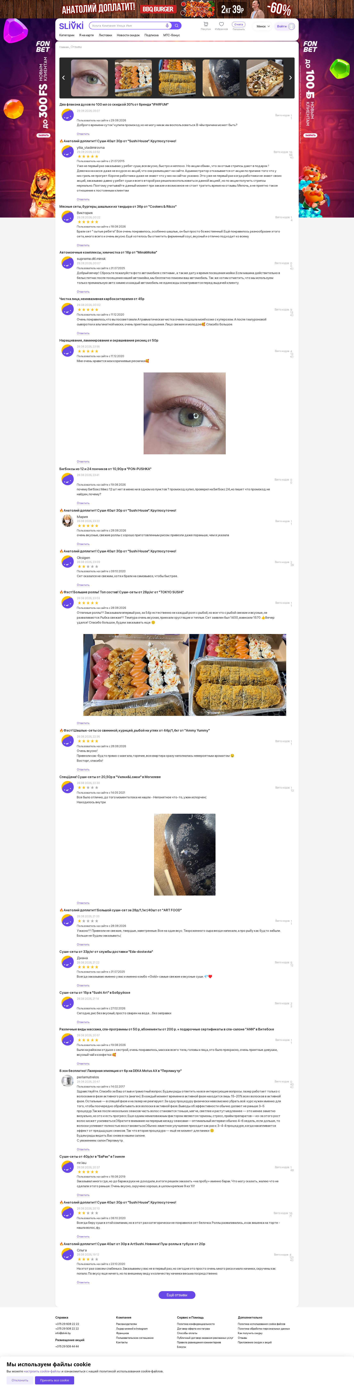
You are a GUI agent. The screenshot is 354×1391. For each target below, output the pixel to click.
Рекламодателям (126, 1324)
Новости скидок (128, 35)
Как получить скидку (250, 1333)
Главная (64, 47)
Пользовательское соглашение (134, 1337)
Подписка (152, 35)
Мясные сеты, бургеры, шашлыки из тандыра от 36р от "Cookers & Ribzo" (118, 207)
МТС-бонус (171, 35)
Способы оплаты (187, 1333)
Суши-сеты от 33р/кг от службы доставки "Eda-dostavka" (106, 952)
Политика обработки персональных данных (264, 1328)
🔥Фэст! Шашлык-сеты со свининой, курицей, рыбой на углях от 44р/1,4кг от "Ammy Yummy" (134, 730)
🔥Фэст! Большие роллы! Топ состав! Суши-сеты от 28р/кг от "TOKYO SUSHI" (121, 592)
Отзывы (242, 1337)
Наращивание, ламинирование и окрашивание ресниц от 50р (108, 340)
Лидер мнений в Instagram (132, 1328)
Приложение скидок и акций (255, 1342)
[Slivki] (71, 25)
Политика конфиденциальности (196, 1324)
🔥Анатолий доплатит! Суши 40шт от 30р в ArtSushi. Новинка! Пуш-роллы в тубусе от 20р (132, 1244)
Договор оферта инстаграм (193, 1328)
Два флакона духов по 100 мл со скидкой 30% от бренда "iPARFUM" (114, 104)
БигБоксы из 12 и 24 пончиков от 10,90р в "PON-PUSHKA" (105, 469)
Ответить (83, 133)
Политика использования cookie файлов (261, 1324)
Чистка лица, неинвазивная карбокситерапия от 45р (101, 299)
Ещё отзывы (177, 1295)
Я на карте (86, 35)
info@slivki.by (63, 1333)
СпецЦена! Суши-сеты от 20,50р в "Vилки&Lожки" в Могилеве (110, 777)
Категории (66, 35)
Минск (261, 26)
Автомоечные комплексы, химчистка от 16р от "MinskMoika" (108, 252)
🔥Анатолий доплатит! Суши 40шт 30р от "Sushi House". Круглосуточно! (117, 141)
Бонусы (181, 1346)
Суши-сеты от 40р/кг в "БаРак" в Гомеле (92, 1157)
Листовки (105, 35)
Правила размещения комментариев (199, 1342)
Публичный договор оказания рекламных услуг (205, 1337)
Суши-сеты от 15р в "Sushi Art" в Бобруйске (94, 993)
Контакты (122, 1342)
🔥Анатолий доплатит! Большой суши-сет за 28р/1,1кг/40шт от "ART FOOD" (120, 910)
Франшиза (122, 1333)
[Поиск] (177, 25)
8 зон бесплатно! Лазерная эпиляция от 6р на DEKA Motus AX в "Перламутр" (120, 1071)
